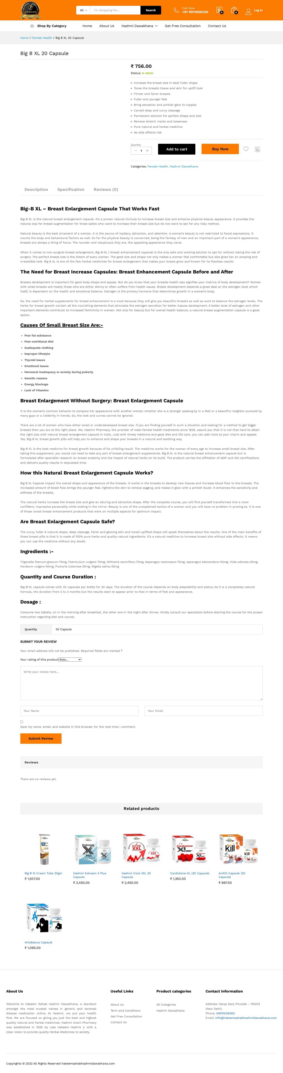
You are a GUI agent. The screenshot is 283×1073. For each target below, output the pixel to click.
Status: (136, 73)
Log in (258, 10)
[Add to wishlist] (246, 149)
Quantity (136, 145)
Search (151, 10)
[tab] (36, 191)
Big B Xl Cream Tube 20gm (43, 873)
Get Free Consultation (183, 26)
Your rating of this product (39, 659)
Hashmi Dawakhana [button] (137, 26)
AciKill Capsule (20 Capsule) (232, 875)
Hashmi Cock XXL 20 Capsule (136, 875)
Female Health (158, 166)
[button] (30, 866)
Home (87, 26)
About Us (106, 26)
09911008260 (225, 1013)
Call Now (188, 8)
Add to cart (176, 149)
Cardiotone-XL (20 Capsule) (189, 873)
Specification (70, 189)
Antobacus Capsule (38, 942)
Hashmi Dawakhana (184, 166)
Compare (257, 149)
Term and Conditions (125, 1010)
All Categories (166, 1004)
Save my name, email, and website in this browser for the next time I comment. (78, 726)
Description (36, 189)
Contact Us (217, 26)
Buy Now (220, 149)
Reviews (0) (106, 189)
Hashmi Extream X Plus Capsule (89, 875)
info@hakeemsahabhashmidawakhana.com (246, 1017)
